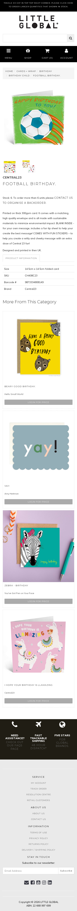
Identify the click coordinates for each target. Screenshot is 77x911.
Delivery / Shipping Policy (38, 850)
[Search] (70, 38)
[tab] (21, 258)
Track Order (38, 788)
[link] (32, 882)
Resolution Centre (38, 794)
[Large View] (10, 167)
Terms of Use (38, 832)
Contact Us (38, 819)
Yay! (6, 486)
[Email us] (26, 882)
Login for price (38, 402)
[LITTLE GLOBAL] (38, 20)
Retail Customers (38, 800)
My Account (38, 783)
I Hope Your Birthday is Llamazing (28, 685)
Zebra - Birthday (16, 585)
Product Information (21, 258)
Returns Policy (39, 844)
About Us (38, 813)
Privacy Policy (38, 838)
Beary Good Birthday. (20, 386)
